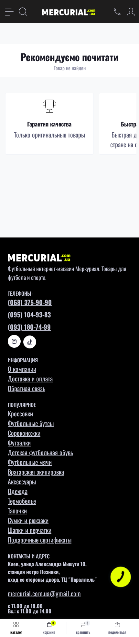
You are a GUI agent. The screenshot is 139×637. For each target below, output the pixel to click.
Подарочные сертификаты (39, 539)
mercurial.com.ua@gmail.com (44, 593)
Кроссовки (20, 413)
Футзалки (19, 442)
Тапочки (17, 510)
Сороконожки (24, 433)
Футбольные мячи (30, 462)
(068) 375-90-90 (30, 302)
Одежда (17, 491)
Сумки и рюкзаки (28, 520)
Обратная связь (26, 388)
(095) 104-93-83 (29, 314)
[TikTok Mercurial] (29, 341)
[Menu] (9, 11)
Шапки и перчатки (29, 530)
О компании (22, 369)
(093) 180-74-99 (29, 327)
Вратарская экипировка (36, 472)
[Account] (131, 11)
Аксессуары (22, 481)
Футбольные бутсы (31, 423)
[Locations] (117, 11)
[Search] (23, 11)
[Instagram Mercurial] (14, 341)
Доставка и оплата (30, 378)
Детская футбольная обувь (40, 452)
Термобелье (22, 501)
